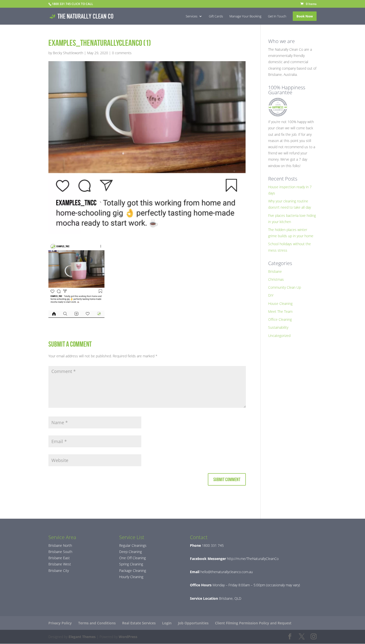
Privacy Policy (60, 623)
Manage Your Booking (245, 16)
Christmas (276, 279)
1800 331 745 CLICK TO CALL (72, 4)
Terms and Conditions (97, 623)
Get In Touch (277, 16)
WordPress (128, 636)
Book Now (304, 16)
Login (167, 623)
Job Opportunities (193, 623)
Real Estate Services (139, 623)
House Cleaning (280, 303)
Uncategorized (279, 335)
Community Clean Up (284, 287)
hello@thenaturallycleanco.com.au (226, 571)
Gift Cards (216, 16)
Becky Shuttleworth (68, 52)
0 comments (122, 52)
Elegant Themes (82, 636)
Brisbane (275, 271)
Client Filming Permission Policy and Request (253, 623)
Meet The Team (280, 311)
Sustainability (278, 327)
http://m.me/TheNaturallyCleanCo (252, 558)
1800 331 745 (212, 545)
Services (191, 16)
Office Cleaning (280, 319)
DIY (270, 295)
